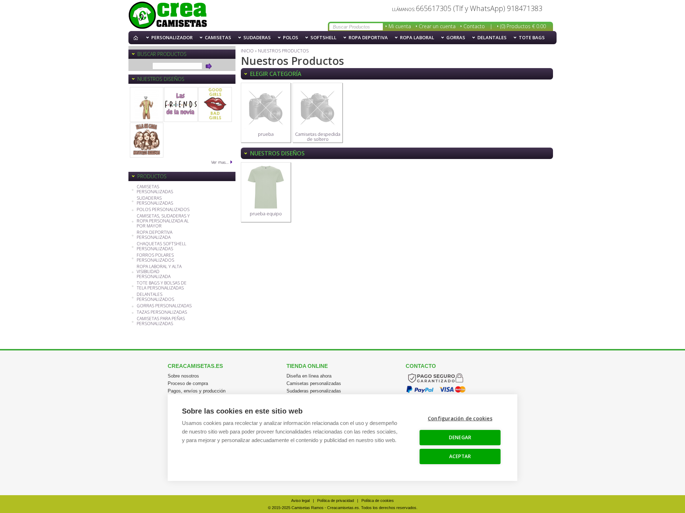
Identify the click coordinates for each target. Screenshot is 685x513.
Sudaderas (257, 37)
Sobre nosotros (183, 376)
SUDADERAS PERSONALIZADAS (155, 201)
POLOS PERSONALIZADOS (163, 209)
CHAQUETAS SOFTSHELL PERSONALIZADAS (161, 246)
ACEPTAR (460, 456)
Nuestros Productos (283, 51)
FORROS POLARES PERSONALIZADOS (155, 258)
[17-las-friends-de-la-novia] (181, 104)
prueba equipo (266, 213)
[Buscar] (209, 66)
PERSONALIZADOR (172, 37)
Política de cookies (377, 500)
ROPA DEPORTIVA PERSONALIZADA (154, 235)
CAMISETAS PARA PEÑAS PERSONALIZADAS (161, 321)
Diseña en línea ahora (308, 376)
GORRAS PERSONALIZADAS (164, 306)
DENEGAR (460, 437)
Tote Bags (532, 37)
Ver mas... (220, 162)
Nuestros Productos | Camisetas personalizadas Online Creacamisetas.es (167, 15)
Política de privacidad (335, 500)
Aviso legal (300, 500)
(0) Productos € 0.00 (523, 26)
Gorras (455, 37)
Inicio (137, 37)
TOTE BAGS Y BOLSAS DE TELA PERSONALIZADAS (162, 286)
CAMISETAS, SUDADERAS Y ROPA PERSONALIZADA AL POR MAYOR (163, 221)
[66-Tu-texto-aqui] (146, 104)
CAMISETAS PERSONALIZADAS (155, 189)
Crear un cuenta (437, 26)
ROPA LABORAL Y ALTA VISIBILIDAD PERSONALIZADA (159, 271)
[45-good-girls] (215, 104)
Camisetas (218, 37)
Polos (290, 37)
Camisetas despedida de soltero (317, 136)
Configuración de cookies (460, 418)
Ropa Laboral (417, 37)
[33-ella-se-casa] (146, 140)
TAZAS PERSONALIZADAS (162, 312)
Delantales (492, 37)
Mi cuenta (400, 26)
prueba (266, 134)
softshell (323, 37)
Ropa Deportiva (368, 37)
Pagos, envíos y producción (196, 391)
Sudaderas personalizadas (313, 391)
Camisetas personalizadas (313, 383)
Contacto (474, 26)
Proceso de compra (188, 383)
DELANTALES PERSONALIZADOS (155, 297)
